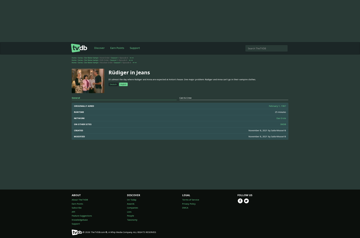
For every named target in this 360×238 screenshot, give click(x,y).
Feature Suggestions (82, 215)
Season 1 (115, 58)
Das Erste (281, 118)
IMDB (283, 124)
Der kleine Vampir (91, 58)
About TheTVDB (80, 199)
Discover (99, 48)
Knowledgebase (80, 219)
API (73, 211)
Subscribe (77, 207)
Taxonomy (132, 219)
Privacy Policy (189, 203)
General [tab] (76, 97)
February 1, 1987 (277, 106)
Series (80, 58)
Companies (132, 207)
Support (135, 48)
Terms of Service (190, 199)
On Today (131, 199)
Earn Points (117, 48)
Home (74, 58)
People (130, 215)
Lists (129, 211)
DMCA (185, 207)
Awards (130, 203)
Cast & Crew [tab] (185, 97)
